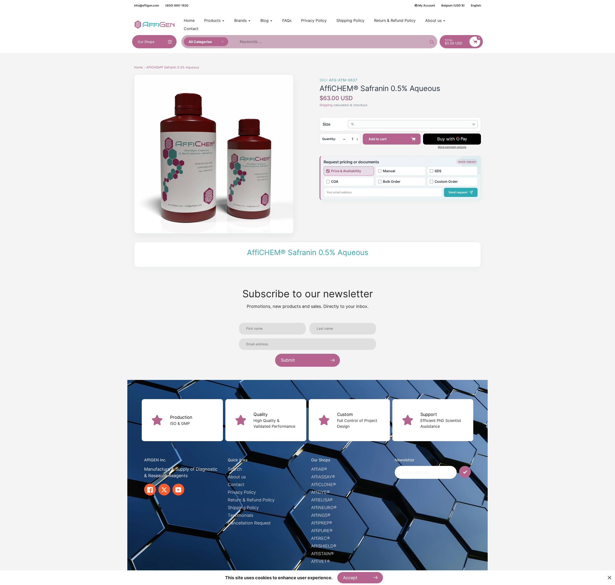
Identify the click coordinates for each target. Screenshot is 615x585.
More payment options (452, 147)
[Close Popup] (610, 578)
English (476, 5)
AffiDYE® (320, 492)
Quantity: (329, 138)
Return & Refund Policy (251, 499)
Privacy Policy (242, 492)
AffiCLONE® (323, 484)
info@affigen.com (146, 5)
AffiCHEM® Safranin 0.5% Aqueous (172, 67)
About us (237, 476)
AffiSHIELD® (323, 545)
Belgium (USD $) (453, 5)
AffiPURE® (321, 530)
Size (326, 124)
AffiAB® (319, 469)
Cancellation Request (249, 522)
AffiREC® (320, 538)
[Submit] (465, 472)
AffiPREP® (321, 522)
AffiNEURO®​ (324, 507)
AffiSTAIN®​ (322, 553)
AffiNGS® (320, 515)
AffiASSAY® (323, 476)
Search (235, 469)
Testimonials (240, 515)
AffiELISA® (322, 499)
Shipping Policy (243, 507)
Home (138, 67)
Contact (236, 484)
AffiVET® (320, 561)
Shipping (326, 105)
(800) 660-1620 (176, 5)
